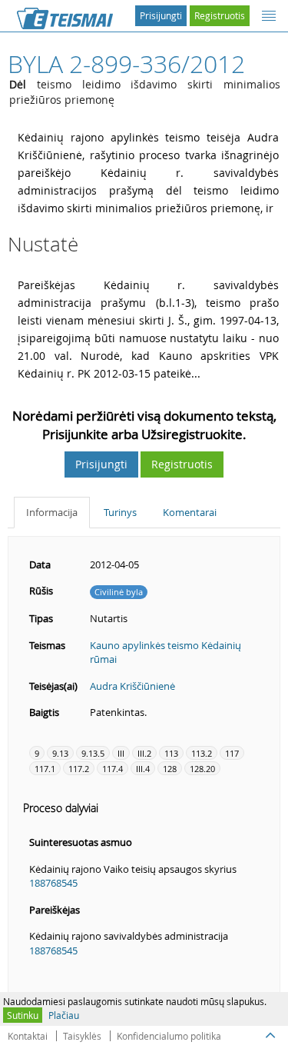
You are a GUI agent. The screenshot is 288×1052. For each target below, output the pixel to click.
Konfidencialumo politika (169, 1035)
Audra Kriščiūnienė (132, 686)
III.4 (143, 768)
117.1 (45, 768)
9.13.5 (92, 753)
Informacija (52, 512)
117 (232, 753)
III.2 (144, 753)
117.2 (78, 768)
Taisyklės (82, 1035)
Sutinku (22, 1015)
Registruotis (219, 15)
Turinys (120, 512)
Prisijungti (161, 15)
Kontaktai (28, 1035)
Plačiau (63, 1015)
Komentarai (190, 512)
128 (170, 768)
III (121, 753)
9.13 (60, 753)
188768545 (53, 883)
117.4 (112, 768)
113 (171, 753)
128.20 (202, 768)
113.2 (201, 753)
